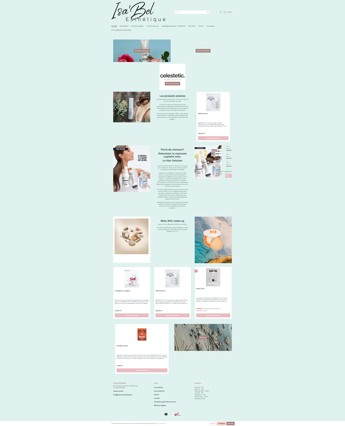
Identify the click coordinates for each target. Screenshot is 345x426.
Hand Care (200, 289)
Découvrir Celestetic (172, 83)
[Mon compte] (220, 12)
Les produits (158, 387)
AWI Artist (203, 337)
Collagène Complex (122, 291)
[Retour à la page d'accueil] (138, 11)
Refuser (212, 423)
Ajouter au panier (213, 138)
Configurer (221, 423)
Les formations (159, 391)
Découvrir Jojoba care (142, 50)
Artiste (156, 394)
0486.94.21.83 (118, 391)
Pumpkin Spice (122, 346)
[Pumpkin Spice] (142, 334)
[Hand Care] (213, 277)
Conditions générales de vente (165, 402)
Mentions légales (160, 405)
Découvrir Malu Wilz (203, 50)
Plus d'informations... (161, 423)
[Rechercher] (208, 12)
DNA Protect (203, 113)
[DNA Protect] (213, 102)
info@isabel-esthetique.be (122, 395)
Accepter (231, 423)
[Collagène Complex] (132, 278)
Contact (157, 398)
